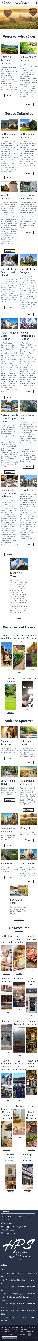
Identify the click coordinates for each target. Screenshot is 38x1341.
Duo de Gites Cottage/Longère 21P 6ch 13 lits (18, 1294)
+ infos (6, 670)
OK (29, 1334)
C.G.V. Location (10, 1230)
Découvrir (9, 95)
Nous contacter (9, 1233)
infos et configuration (9, 1338)
